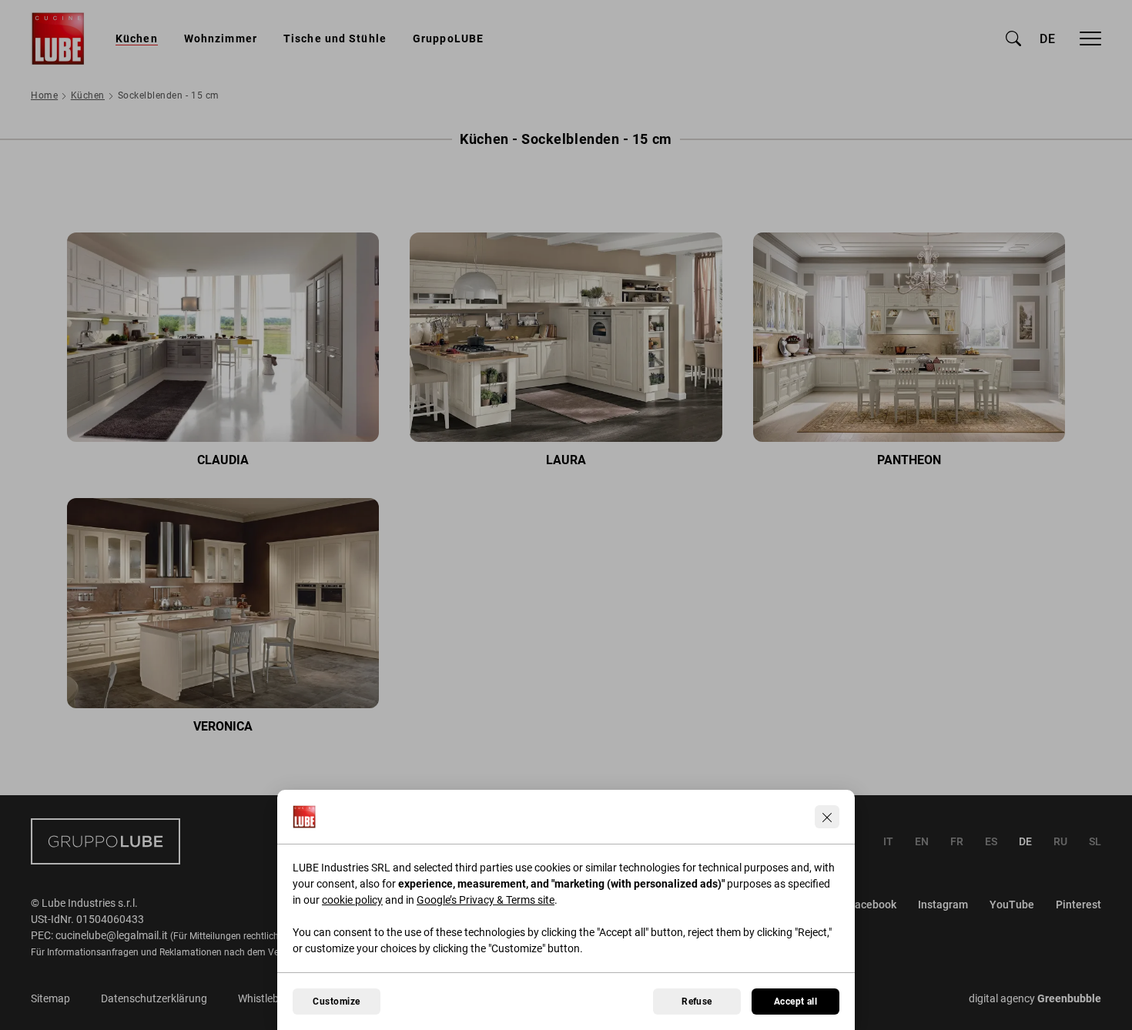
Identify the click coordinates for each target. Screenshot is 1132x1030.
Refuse (697, 1001)
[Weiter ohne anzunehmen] (827, 816)
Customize (336, 1001)
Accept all (796, 1001)
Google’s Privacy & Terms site (485, 900)
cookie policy (352, 900)
